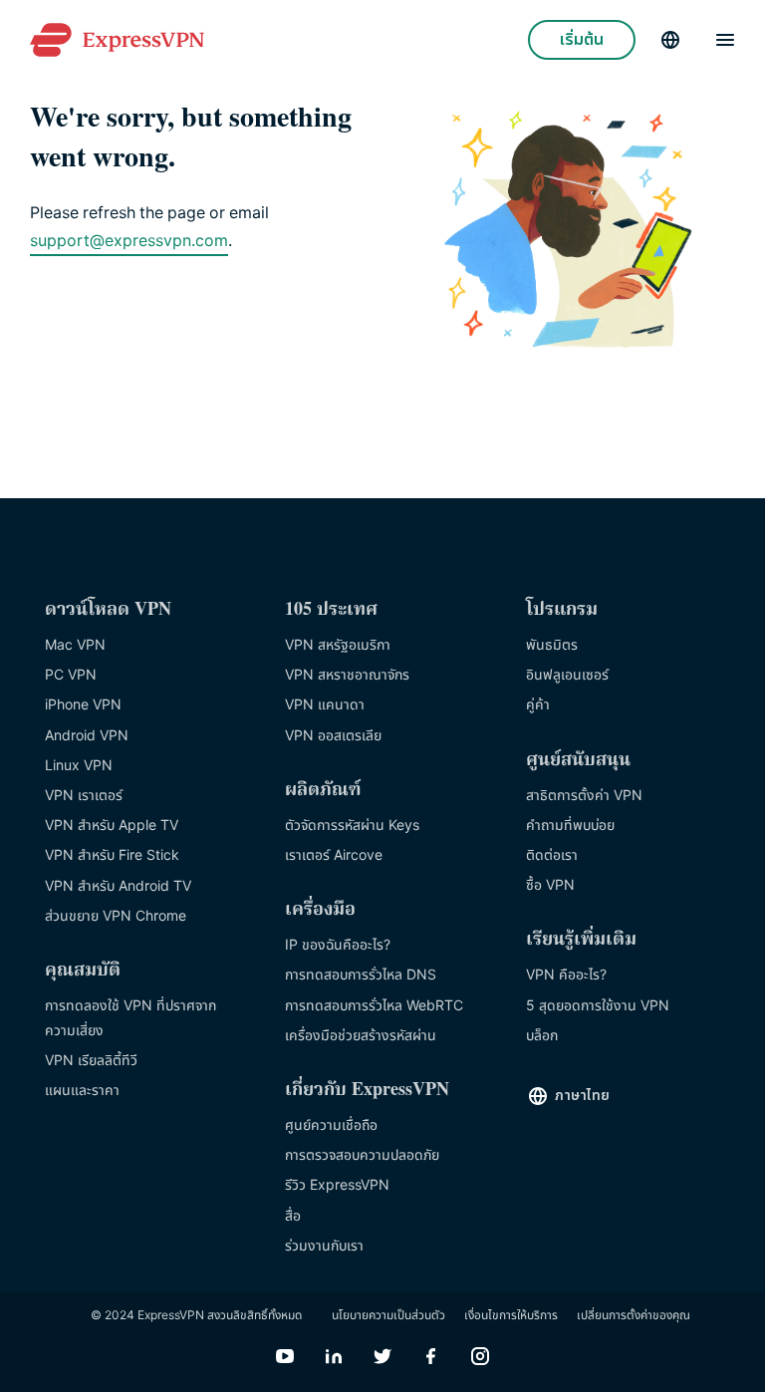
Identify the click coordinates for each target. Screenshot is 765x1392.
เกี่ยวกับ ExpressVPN (367, 1090)
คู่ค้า (538, 705)
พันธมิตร (552, 645)
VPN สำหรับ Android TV (118, 886)
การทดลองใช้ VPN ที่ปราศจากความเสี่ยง (130, 1018)
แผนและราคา (82, 1090)
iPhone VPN (83, 705)
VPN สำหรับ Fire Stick (112, 855)
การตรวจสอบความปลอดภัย (362, 1155)
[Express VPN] (117, 40)
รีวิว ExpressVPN (337, 1185)
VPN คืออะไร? (566, 975)
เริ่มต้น (582, 40)
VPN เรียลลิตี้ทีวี (91, 1060)
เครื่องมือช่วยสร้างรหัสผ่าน (360, 1035)
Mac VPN (75, 645)
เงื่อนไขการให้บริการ (511, 1315)
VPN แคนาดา (325, 705)
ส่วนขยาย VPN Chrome (115, 916)
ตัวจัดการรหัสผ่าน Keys (352, 825)
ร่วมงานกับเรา (324, 1246)
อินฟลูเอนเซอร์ (567, 675)
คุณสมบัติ (83, 971)
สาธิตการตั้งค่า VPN (584, 795)
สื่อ (293, 1216)
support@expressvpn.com (129, 241)
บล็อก (542, 1035)
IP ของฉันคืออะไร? (337, 945)
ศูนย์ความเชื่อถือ (331, 1125)
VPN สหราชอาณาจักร (347, 675)
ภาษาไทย (582, 1095)
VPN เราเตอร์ (84, 795)
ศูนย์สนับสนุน (578, 760)
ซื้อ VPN (550, 885)
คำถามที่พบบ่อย (570, 825)
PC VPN (71, 675)
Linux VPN (79, 765)
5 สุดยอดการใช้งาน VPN (597, 1005)
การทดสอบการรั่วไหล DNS (360, 975)
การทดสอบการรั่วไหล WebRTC (374, 1005)
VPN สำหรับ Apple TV (111, 825)
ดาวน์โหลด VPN (108, 610)
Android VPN (86, 735)
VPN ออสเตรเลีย (333, 735)
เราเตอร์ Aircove (333, 855)
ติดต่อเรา (552, 855)
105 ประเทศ (331, 610)
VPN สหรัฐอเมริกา (337, 645)
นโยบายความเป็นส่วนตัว (388, 1315)
